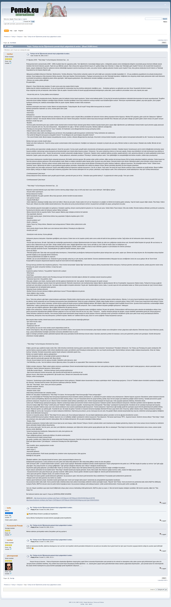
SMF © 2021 (79, 602)
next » (166, 40)
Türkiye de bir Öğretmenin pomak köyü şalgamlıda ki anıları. (50, 53)
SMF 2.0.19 (72, 602)
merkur (10, 54)
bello (9, 508)
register (25, 19)
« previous (161, 40)
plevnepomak (12, 556)
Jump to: (152, 589)
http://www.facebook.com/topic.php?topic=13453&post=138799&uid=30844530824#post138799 (64, 498)
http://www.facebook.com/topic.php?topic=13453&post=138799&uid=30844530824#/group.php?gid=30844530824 (62, 500)
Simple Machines (88, 602)
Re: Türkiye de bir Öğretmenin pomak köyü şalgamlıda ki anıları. (51, 507)
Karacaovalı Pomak (15, 526)
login (19, 19)
